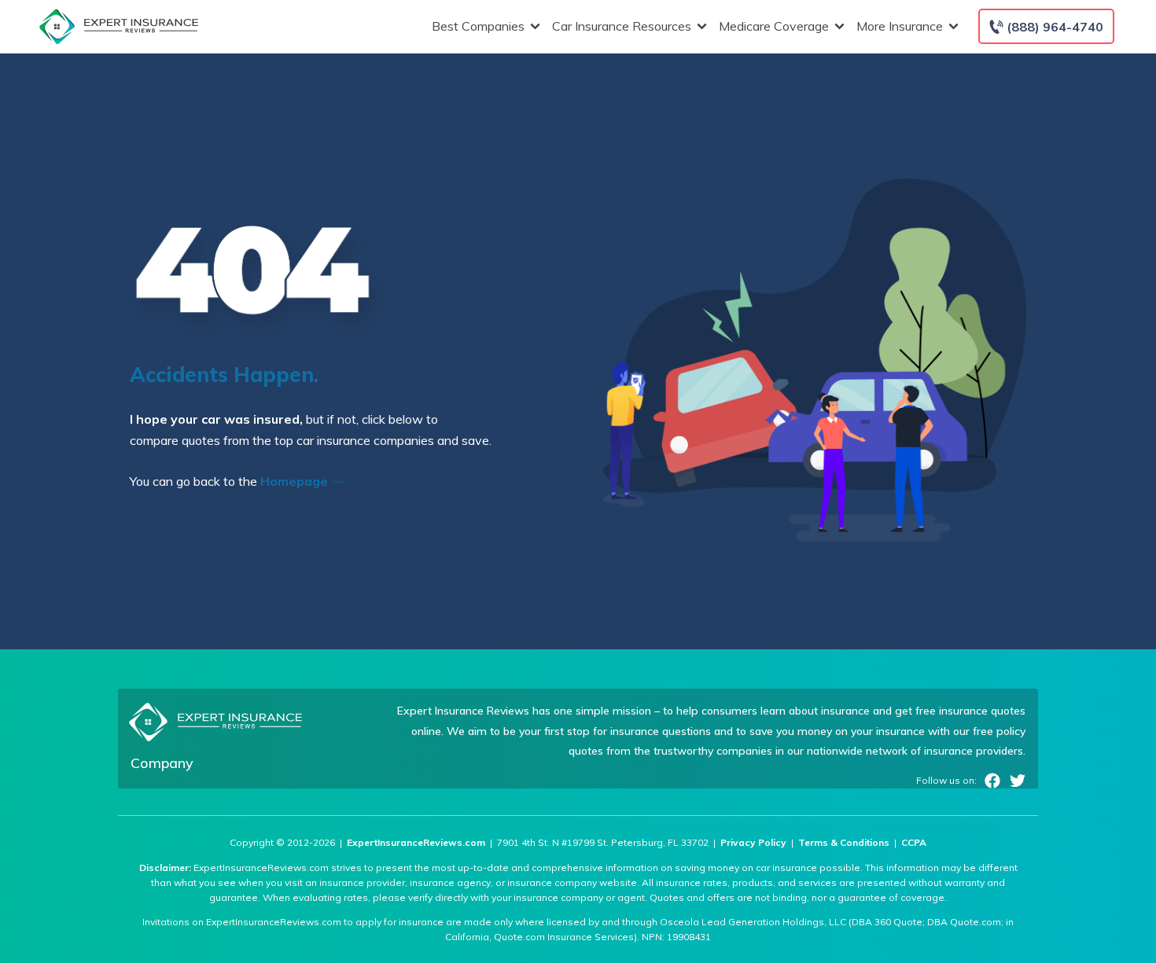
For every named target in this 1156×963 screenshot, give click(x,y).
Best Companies (478, 26)
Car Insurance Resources (621, 26)
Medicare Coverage (774, 26)
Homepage (295, 481)
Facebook (992, 780)
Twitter (1017, 780)
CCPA (913, 842)
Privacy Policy (753, 842)
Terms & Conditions (843, 842)
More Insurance (899, 26)
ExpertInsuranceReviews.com (416, 842)
